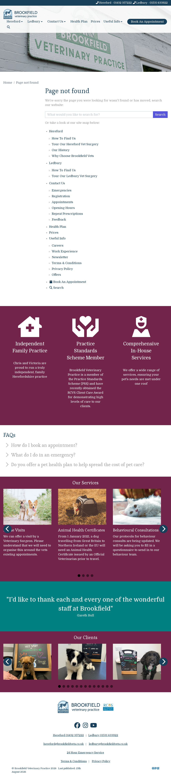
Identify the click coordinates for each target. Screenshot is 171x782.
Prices (95, 21)
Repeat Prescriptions (67, 213)
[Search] (9, 27)
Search (160, 114)
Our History (61, 150)
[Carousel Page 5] (76, 686)
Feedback (59, 219)
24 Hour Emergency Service (85, 752)
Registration (61, 196)
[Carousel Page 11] (103, 686)
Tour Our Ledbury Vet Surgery (74, 176)
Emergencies (61, 190)
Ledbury (55, 163)
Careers (57, 245)
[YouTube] (93, 726)
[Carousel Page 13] (111, 686)
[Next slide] (163, 529)
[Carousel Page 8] (90, 686)
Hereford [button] (13, 21)
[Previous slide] (7, 529)
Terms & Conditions (67, 263)
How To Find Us (64, 138)
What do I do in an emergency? (42, 455)
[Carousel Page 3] (87, 575)
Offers (56, 274)
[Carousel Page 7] (85, 686)
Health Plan (79, 21)
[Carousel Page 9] (94, 686)
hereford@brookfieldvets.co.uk (63, 744)
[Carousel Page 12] (107, 686)
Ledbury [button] (34, 21)
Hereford (56, 131)
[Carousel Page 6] (81, 686)
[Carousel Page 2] (83, 575)
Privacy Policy (62, 269)
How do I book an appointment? (43, 445)
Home (7, 82)
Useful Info (57, 238)
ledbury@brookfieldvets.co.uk (108, 744)
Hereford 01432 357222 (68, 735)
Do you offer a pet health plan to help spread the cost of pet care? (77, 464)
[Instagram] (85, 726)
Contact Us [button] (55, 21)
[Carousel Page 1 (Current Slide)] (79, 575)
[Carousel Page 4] (92, 575)
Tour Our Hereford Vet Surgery (75, 144)
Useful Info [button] (112, 21)
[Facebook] (77, 726)
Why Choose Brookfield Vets (73, 156)
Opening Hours (63, 208)
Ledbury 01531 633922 (103, 735)
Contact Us (57, 183)
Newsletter (60, 257)
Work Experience (65, 251)
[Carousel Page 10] (98, 686)
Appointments (62, 202)
